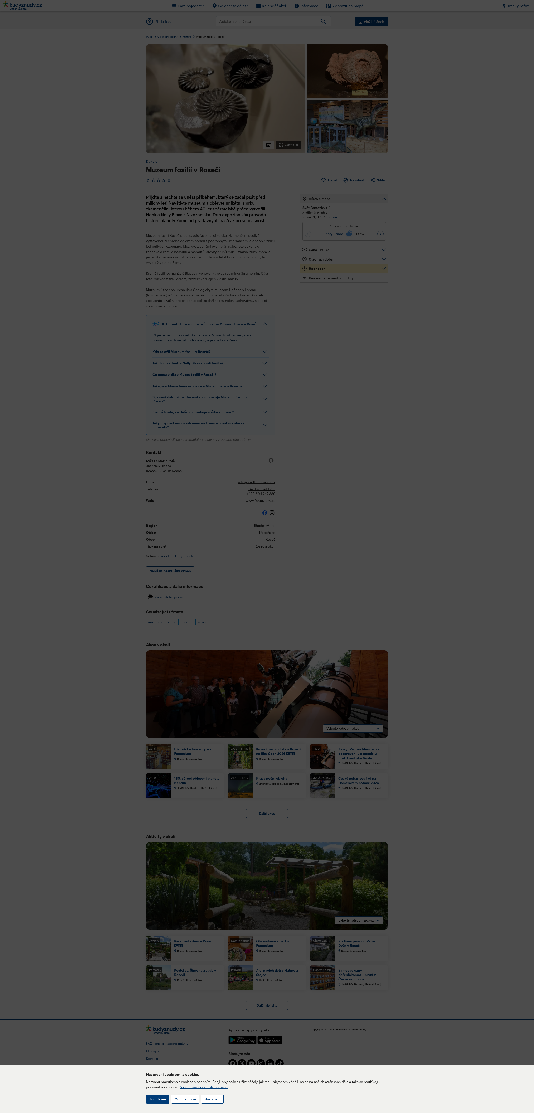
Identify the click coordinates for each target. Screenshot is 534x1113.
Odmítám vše (185, 1099)
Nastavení (212, 1099)
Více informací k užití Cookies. (204, 1087)
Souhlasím (157, 1099)
